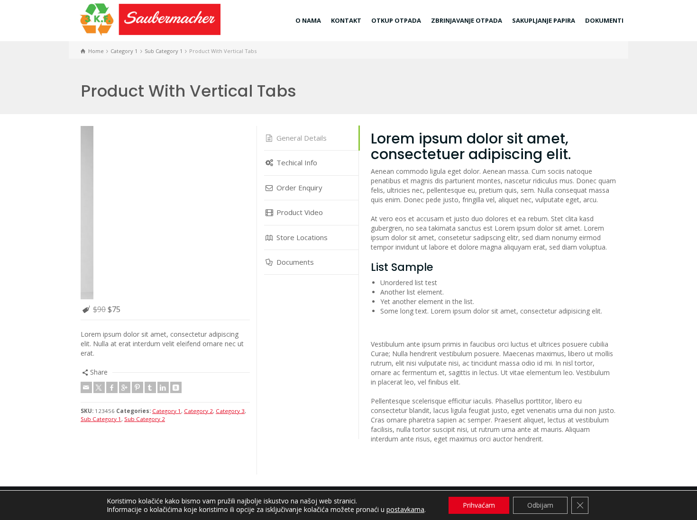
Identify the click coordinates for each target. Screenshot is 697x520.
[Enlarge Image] (165, 127)
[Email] (86, 216)
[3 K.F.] (149, 18)
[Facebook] (112, 216)
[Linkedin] (163, 216)
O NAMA (308, 20)
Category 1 (166, 239)
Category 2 (198, 239)
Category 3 (230, 239)
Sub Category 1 (101, 247)
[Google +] (124, 216)
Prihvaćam (479, 505)
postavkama (405, 509)
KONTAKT (346, 20)
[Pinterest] (137, 216)
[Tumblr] (150, 216)
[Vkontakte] (176, 216)
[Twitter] (99, 216)
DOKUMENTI (604, 20)
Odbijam (540, 505)
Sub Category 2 (144, 247)
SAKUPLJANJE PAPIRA (543, 20)
